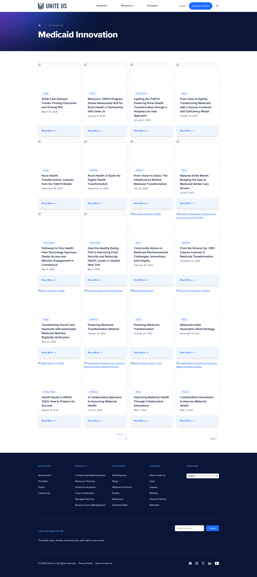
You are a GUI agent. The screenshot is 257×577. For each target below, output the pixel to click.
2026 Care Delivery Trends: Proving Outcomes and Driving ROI (59, 103)
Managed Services (84, 499)
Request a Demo (200, 5)
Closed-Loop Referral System (90, 475)
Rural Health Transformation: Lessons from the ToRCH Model (57, 180)
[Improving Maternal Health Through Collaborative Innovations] (151, 373)
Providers (43, 481)
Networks (154, 505)
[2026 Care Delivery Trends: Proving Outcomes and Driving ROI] (59, 75)
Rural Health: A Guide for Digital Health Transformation (104, 180)
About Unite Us (157, 475)
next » (213, 438)
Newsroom (117, 499)
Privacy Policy (86, 563)
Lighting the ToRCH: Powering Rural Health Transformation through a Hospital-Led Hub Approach (150, 107)
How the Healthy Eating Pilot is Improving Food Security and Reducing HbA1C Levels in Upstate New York (104, 256)
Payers (41, 487)
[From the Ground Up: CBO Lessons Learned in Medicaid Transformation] (197, 224)
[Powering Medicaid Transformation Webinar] (105, 301)
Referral (153, 493)
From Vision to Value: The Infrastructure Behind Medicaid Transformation (150, 180)
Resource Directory (85, 481)
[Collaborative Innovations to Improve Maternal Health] (197, 373)
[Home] (39, 25)
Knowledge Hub (56, 25)
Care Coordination (84, 493)
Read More (61, 130)
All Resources (119, 475)
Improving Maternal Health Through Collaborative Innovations (151, 401)
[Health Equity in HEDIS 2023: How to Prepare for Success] (59, 373)
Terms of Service (103, 563)
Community (44, 493)
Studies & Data (119, 505)
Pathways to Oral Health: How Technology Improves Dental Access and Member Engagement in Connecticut (59, 256)
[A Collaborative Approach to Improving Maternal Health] (105, 373)
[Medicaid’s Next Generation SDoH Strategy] (197, 301)
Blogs (115, 481)
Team (152, 481)
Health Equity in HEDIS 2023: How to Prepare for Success (58, 401)
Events (115, 493)
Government (44, 475)
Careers (153, 487)
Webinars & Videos (122, 487)
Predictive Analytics (85, 487)
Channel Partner (157, 499)
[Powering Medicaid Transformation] (151, 301)
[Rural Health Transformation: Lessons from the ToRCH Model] (59, 152)
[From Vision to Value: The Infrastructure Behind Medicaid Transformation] (151, 152)
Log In (182, 5)
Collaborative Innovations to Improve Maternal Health (196, 401)
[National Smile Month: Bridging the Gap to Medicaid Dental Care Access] (197, 152)
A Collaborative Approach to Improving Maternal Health (105, 401)
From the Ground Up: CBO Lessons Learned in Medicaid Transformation (197, 252)
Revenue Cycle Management (90, 505)
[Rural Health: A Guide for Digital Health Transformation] (105, 152)
